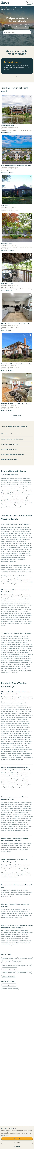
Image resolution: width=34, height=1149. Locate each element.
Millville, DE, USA (17, 961)
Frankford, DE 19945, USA (24, 972)
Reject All (17, 1142)
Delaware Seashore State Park (10, 988)
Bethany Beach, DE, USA (24, 965)
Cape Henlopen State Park (9, 985)
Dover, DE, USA (6, 961)
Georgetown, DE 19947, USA (9, 958)
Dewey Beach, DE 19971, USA (9, 969)
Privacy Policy (5, 1135)
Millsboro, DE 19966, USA (8, 976)
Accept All (17, 1138)
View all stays (17, 415)
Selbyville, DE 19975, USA (8, 972)
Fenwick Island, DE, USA (26, 958)
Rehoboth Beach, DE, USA (8, 965)
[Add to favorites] (31, 97)
